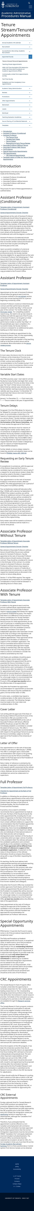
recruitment (22, 296)
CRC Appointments (9, 153)
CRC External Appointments (15, 155)
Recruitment (6, 47)
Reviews (4, 92)
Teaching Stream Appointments (12, 64)
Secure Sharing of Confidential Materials (14, 121)
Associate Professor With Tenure (14, 147)
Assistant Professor (10, 135)
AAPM (17, 1164)
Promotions (5, 96)
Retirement (5, 105)
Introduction (7, 131)
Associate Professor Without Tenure (15, 145)
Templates (5, 125)
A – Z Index (17, 1186)
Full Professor (8, 149)
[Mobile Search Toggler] (29, 3)
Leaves (4, 109)
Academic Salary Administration (12, 88)
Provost (17, 1178)
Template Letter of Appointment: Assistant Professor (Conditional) (14, 208)
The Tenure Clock (12, 137)
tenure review (12, 612)
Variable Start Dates (13, 139)
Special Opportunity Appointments (15, 151)
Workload (5, 113)
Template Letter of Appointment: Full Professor (16, 787)
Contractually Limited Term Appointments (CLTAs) (15, 75)
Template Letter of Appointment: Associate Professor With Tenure (15, 601)
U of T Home (17, 1176)
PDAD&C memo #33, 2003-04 (16, 453)
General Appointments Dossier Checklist (14, 213)
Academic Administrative (16, 14)
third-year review (6, 312)
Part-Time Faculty (7, 79)
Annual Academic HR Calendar (11, 43)
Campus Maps (17, 1184)
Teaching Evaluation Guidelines (11, 117)
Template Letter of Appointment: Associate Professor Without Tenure (15, 542)
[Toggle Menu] (30, 7)
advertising (4, 1114)
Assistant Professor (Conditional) (14, 133)
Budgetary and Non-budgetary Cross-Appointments (13, 83)
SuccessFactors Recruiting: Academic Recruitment (13, 51)
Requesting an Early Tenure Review (18, 143)
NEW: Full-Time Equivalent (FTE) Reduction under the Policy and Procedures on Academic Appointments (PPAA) (15, 69)
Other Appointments (8, 101)
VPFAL (17, 1166)
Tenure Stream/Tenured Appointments (14, 61)
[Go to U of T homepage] (17, 4)
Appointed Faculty (7, 57)
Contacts (17, 1181)
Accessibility (17, 1169)
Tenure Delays (11, 141)
